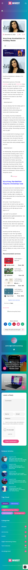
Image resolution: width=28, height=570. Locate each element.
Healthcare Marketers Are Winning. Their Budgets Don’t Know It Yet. (17, 467)
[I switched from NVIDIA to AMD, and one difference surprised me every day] (4, 481)
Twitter (5, 194)
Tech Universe (7, 513)
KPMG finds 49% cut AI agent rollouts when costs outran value (17, 474)
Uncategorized (19, 513)
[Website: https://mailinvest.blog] (14, 349)
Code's (5, 506)
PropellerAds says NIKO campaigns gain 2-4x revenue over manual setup (16, 489)
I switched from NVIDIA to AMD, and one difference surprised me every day (17, 482)
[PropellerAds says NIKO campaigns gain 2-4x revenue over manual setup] (4, 489)
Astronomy (14, 503)
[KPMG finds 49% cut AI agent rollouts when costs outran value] (4, 474)
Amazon (5, 503)
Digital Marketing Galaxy (10, 510)
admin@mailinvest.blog (14, 346)
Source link (6, 308)
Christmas (19, 84)
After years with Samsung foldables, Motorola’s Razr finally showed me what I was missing (17, 460)
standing (5, 84)
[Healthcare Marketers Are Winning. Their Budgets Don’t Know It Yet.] (4, 466)
